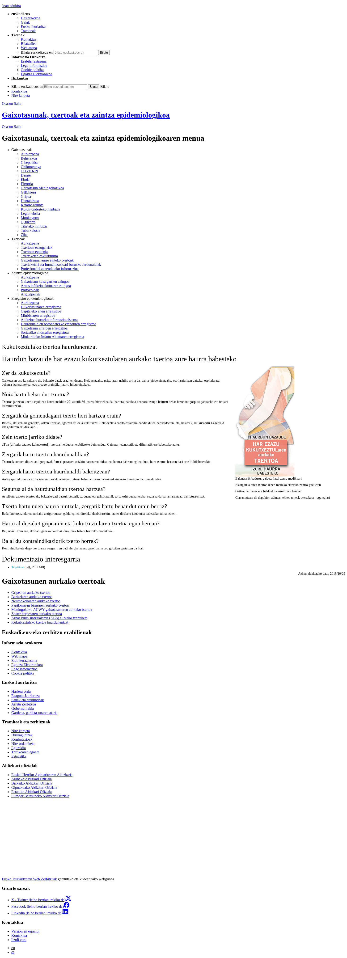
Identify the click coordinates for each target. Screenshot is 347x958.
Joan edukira (11, 6)
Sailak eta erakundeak (27, 700)
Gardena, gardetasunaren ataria (34, 713)
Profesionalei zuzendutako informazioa (50, 269)
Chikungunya (31, 167)
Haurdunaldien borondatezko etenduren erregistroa (58, 324)
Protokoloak (30, 290)
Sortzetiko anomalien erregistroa (45, 332)
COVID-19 (29, 171)
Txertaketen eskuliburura (39, 256)
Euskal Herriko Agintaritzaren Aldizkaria (41, 775)
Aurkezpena (30, 154)
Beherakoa (29, 158)
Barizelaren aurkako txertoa (31, 597)
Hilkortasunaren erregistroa (41, 307)
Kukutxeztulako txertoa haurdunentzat (39, 622)
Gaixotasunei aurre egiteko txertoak (47, 260)
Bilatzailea (28, 44)
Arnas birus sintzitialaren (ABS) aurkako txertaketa (49, 618)
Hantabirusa (30, 201)
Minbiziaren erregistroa (38, 315)
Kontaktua (28, 39)
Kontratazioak (21, 739)
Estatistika (18, 756)
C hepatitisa (29, 162)
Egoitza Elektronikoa (36, 74)
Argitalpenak (30, 294)
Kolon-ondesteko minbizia (40, 209)
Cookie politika (32, 70)
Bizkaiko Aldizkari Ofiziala (31, 783)
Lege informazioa (24, 669)
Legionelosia (30, 213)
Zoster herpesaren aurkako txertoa (36, 614)
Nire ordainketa (22, 744)
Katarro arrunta (32, 205)
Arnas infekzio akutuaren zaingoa (46, 286)
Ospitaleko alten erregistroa (41, 311)
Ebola (25, 179)
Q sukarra (28, 222)
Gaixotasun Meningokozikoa (42, 188)
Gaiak (25, 22)
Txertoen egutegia (34, 252)
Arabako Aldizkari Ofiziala (31, 779)
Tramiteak (28, 31)
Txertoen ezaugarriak (36, 247)
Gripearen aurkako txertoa (30, 593)
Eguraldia (18, 748)
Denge (26, 175)
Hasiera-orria (30, 18)
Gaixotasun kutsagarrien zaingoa (45, 281)
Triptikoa (18, 567)
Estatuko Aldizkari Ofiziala (31, 792)
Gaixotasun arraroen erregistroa (44, 328)
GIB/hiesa (28, 192)
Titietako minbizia (34, 226)
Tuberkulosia (30, 230)
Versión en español (25, 931)
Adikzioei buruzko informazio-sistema (49, 320)
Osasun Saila (11, 103)
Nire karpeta (20, 95)
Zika (24, 235)
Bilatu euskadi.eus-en (37, 52)
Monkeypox (30, 218)
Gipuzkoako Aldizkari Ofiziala (34, 787)
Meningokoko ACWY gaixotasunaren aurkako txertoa (51, 610)
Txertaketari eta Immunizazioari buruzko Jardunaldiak (61, 264)
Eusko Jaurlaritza (33, 27)
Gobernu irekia (22, 708)
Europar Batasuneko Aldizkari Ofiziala (40, 796)
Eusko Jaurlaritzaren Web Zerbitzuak (29, 879)
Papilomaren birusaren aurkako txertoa (40, 605)
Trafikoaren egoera (25, 752)
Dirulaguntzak (22, 735)
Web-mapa (29, 48)
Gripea (26, 196)
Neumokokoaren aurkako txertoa (35, 601)
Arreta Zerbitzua (23, 704)
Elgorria (27, 184)
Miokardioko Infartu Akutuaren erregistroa (52, 337)
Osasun (11, 127)
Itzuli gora (18, 940)
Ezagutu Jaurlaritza (25, 696)
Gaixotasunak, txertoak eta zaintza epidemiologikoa (86, 115)
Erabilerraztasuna (34, 61)
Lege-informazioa (34, 65)
